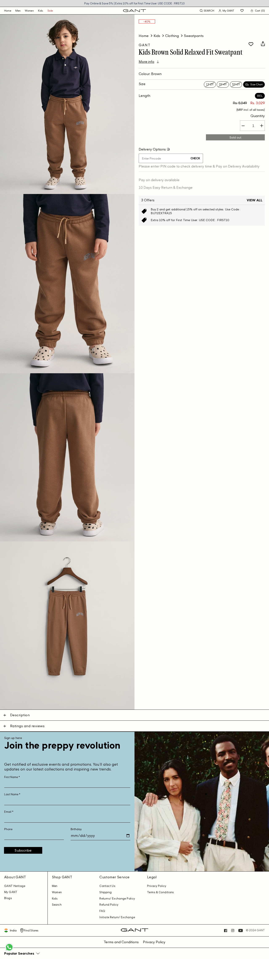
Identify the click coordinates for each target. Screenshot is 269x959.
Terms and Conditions (121, 942)
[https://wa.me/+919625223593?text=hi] (9, 951)
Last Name (12, 794)
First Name (12, 777)
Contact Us (107, 886)
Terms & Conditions (160, 892)
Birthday (76, 829)
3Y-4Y (223, 84)
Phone (8, 829)
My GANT (10, 892)
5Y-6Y (236, 84)
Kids (40, 10)
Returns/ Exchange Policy (117, 898)
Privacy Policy (156, 886)
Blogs (8, 898)
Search (57, 904)
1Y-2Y (210, 84)
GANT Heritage (14, 886)
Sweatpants (194, 36)
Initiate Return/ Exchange (117, 917)
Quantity (258, 116)
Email (8, 811)
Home (144, 36)
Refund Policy (108, 904)
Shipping (105, 892)
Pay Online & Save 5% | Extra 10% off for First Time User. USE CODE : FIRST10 (134, 3)
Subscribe (23, 850)
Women (29, 10)
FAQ (102, 911)
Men (18, 10)
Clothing (172, 36)
